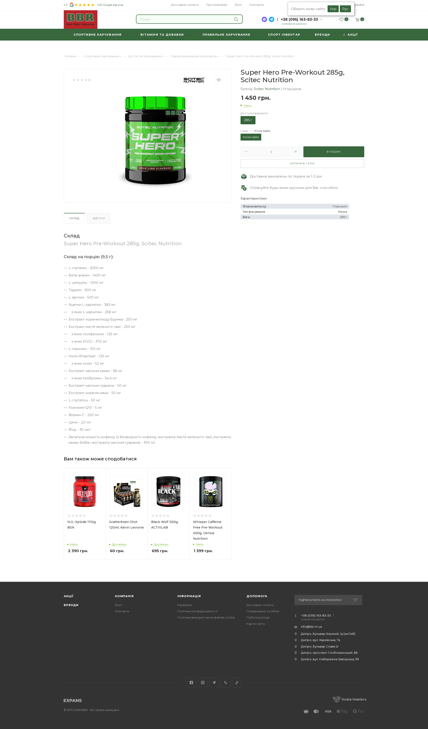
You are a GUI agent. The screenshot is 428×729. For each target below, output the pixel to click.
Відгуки (99, 218)
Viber (225, 682)
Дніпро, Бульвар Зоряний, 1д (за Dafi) (328, 633)
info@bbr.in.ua (311, 626)
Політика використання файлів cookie (206, 617)
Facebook (191, 682)
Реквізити (184, 605)
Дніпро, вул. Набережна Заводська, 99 (330, 659)
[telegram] (271, 19)
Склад (74, 218)
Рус (345, 9)
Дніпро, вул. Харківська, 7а (320, 640)
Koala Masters (354, 699)
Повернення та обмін (263, 611)
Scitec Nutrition (267, 89)
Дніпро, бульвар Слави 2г (320, 646)
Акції (69, 596)
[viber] (264, 19)
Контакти (122, 611)
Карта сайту (256, 623)
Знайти (236, 19)
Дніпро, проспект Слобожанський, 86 (329, 652)
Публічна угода (258, 617)
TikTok (237, 682)
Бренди (71, 605)
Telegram (214, 682)
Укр (333, 9)
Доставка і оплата (260, 605)
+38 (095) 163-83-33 (299, 19)
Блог (118, 605)
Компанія (124, 596)
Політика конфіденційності (197, 611)
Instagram (203, 682)
